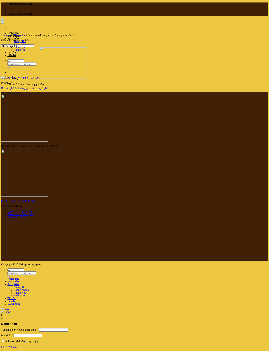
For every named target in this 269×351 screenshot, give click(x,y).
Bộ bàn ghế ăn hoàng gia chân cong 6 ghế (24, 88)
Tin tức (11, 298)
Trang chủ (13, 33)
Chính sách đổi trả (17, 217)
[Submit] (8, 276)
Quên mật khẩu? (10, 347)
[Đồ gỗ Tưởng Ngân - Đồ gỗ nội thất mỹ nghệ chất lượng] (13, 21)
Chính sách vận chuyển (20, 214)
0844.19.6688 (26, 201)
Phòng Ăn (19, 295)
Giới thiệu (13, 281)
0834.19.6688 (9, 201)
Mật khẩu (7, 335)
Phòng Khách (21, 44)
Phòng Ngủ (20, 292)
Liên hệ (11, 301)
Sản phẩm (13, 38)
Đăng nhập (31, 341)
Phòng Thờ (20, 287)
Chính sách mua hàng (19, 211)
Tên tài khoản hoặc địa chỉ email (20, 329)
